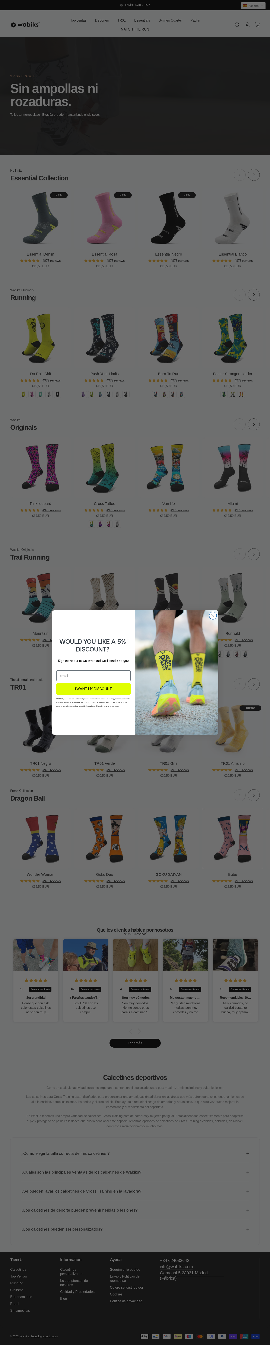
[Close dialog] (213, 615)
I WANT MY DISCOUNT (93, 689)
